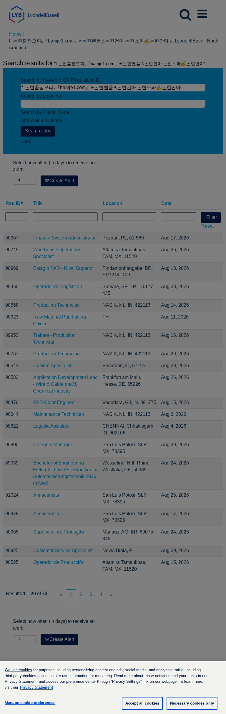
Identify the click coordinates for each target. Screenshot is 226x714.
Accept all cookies (142, 703)
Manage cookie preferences (30, 702)
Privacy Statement (36, 687)
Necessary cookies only (192, 703)
